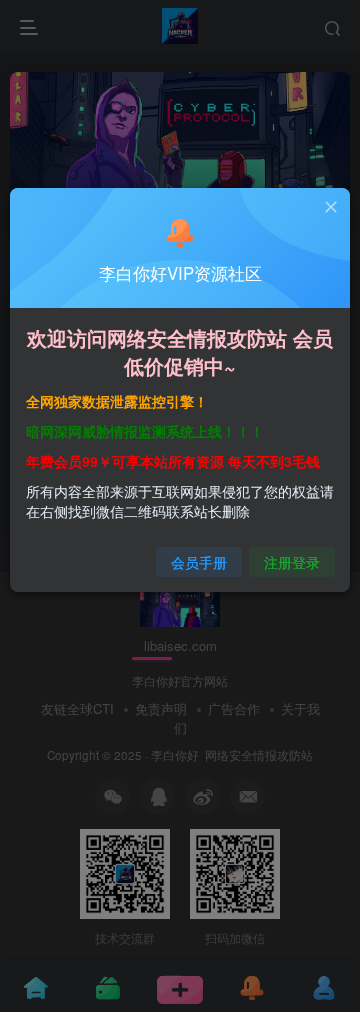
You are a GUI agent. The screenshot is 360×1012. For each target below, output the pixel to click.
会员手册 (199, 562)
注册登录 (292, 562)
